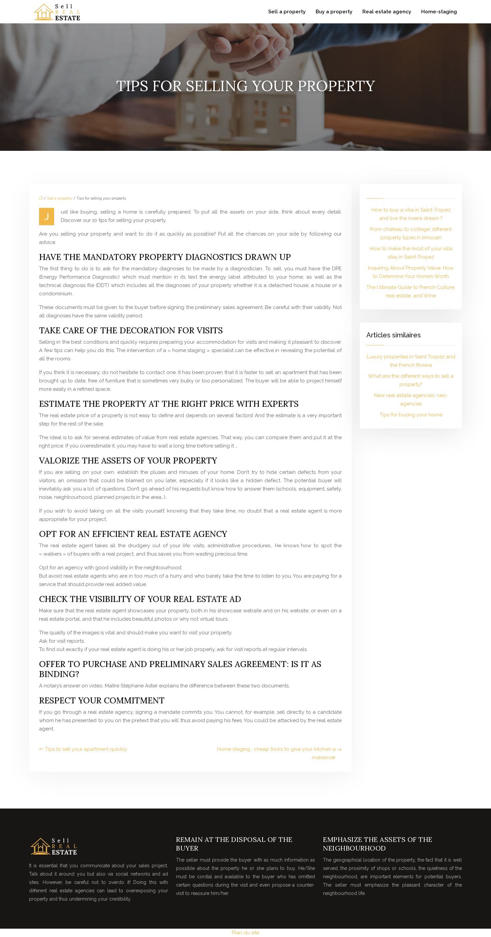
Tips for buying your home (411, 415)
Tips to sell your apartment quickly (86, 749)
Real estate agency (386, 12)
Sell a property (287, 12)
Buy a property (334, 12)
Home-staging (439, 12)
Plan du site (245, 933)
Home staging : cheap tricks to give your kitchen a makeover (276, 753)
